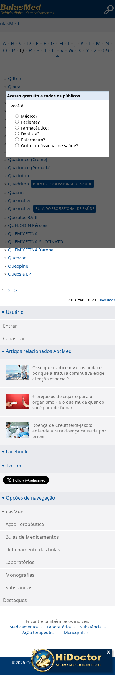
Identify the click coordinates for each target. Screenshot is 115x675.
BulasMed (12, 511)
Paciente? (30, 122)
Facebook (16, 451)
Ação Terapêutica (25, 524)
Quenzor (17, 258)
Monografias (20, 575)
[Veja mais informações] (71, 661)
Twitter (14, 465)
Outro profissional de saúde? (49, 145)
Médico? (29, 116)
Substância (91, 627)
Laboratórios (20, 562)
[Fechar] (108, 652)
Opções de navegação (30, 498)
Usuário (15, 312)
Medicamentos (24, 627)
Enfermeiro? (33, 139)
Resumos (107, 300)
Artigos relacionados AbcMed (39, 351)
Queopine (18, 266)
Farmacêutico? (35, 128)
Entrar (10, 326)
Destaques (15, 600)
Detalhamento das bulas (33, 549)
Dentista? (30, 134)
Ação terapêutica (39, 632)
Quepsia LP (19, 274)
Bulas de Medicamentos (32, 537)
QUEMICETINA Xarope (30, 250)
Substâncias (19, 587)
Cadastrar (14, 338)
